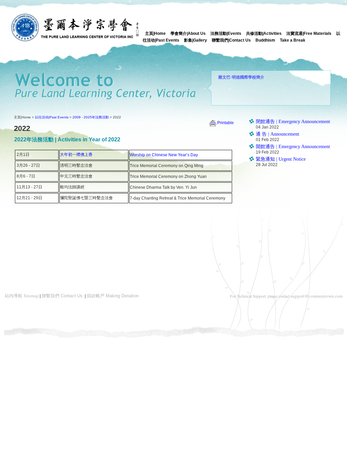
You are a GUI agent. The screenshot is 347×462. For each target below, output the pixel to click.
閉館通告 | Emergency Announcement (293, 121)
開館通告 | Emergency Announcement (293, 146)
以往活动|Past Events (51, 117)
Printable (225, 122)
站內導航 (22, 295)
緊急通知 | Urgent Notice (281, 159)
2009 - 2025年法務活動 (91, 117)
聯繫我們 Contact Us (62, 295)
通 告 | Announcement (277, 134)
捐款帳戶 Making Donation (113, 295)
